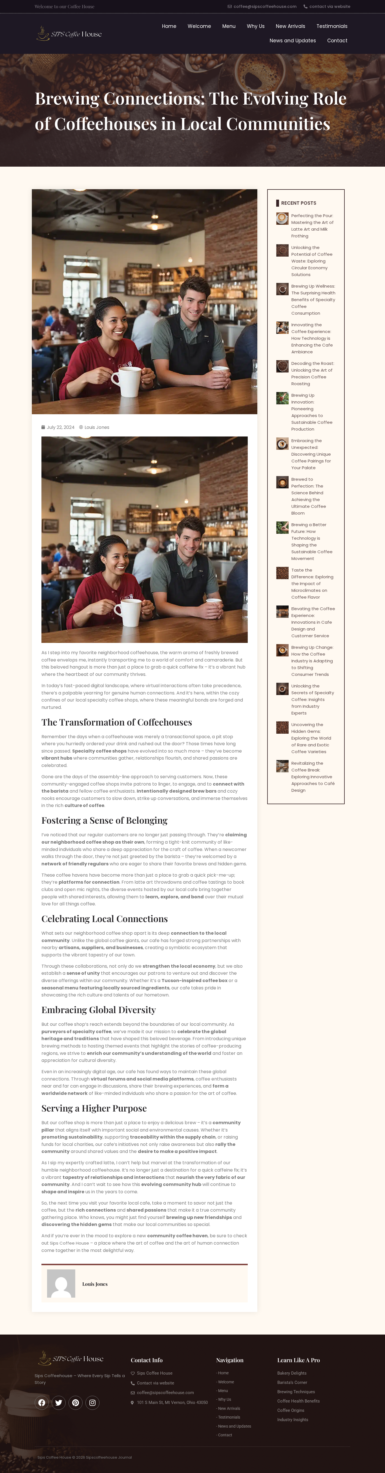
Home (169, 26)
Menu (229, 26)
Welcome (199, 26)
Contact (337, 40)
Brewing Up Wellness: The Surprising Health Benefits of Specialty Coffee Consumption (313, 299)
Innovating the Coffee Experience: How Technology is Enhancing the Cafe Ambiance (312, 338)
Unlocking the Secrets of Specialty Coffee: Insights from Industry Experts (312, 699)
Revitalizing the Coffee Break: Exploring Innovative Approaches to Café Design (313, 776)
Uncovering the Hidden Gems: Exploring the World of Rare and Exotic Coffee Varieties (311, 738)
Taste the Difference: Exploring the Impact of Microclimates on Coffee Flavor (312, 583)
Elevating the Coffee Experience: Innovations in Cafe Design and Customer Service (313, 622)
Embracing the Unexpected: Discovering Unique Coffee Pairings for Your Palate (311, 454)
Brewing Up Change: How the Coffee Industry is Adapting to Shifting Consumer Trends (312, 660)
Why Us (256, 26)
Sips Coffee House (69, 1243)
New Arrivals (290, 26)
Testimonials (332, 26)
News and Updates (293, 40)
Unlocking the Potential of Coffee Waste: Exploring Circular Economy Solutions (312, 260)
